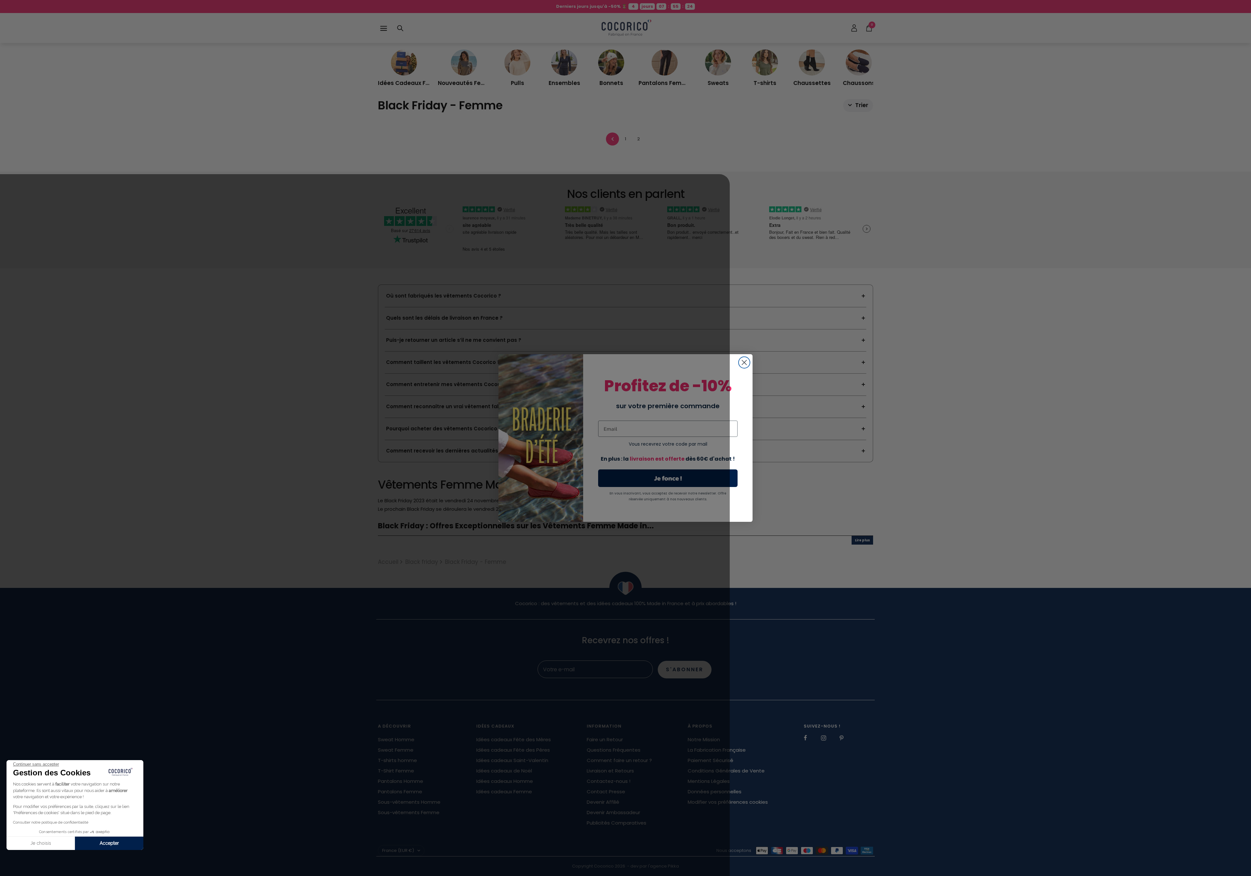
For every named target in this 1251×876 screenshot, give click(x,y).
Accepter (109, 843)
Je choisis (40, 843)
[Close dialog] (744, 362)
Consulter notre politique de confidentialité (50, 822)
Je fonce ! (668, 478)
